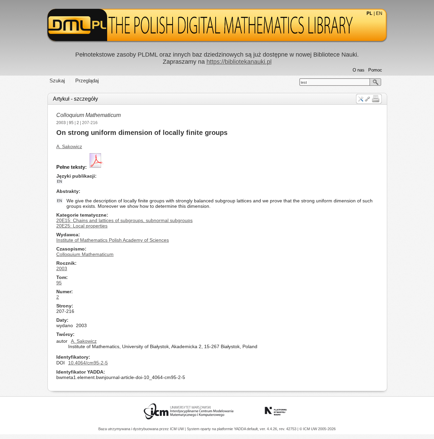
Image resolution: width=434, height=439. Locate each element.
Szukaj (57, 80)
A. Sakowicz (69, 146)
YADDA (240, 429)
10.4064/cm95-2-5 (88, 362)
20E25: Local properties (81, 225)
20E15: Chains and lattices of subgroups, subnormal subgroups (124, 220)
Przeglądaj (87, 80)
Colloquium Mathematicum (88, 115)
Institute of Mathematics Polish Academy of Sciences (112, 240)
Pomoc (375, 70)
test (304, 82)
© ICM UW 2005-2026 (317, 429)
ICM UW (177, 429)
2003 (61, 122)
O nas (358, 70)
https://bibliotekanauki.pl (239, 61)
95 (71, 122)
